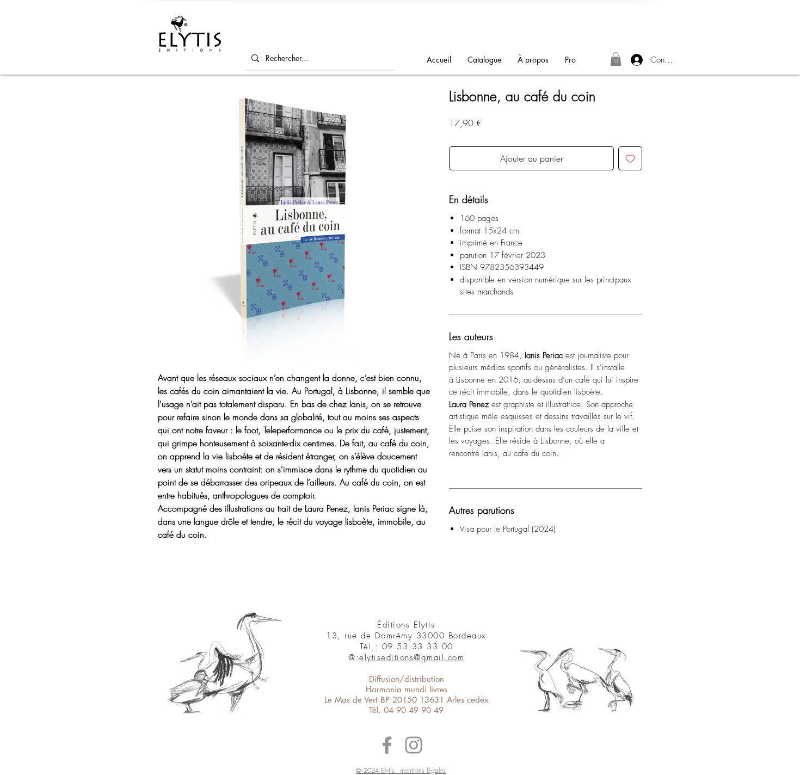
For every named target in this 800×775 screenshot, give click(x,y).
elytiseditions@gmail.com (411, 657)
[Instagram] (413, 745)
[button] (615, 59)
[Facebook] (387, 745)
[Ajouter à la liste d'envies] (630, 158)
